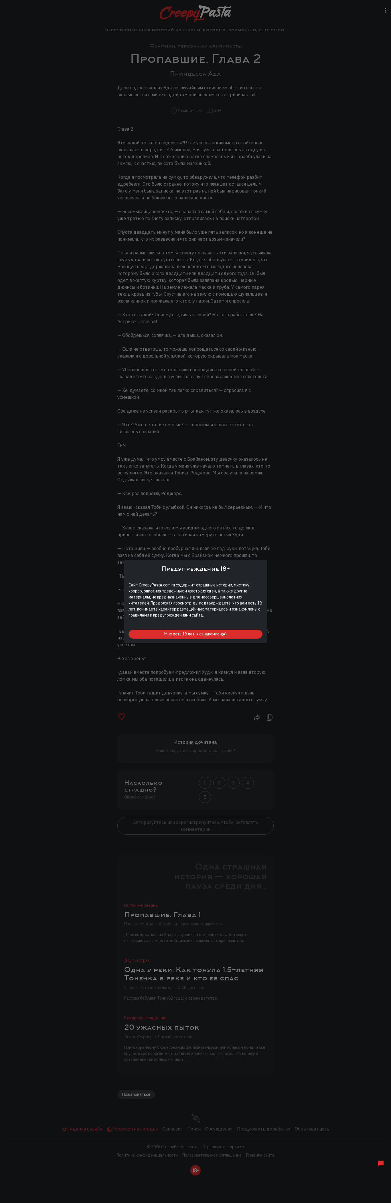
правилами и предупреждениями (160, 615)
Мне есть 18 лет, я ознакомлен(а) (195, 634)
